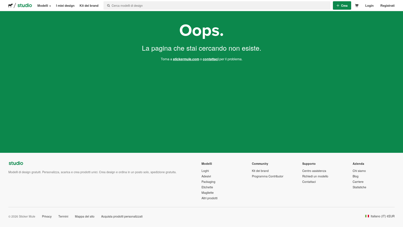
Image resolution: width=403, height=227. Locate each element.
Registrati (387, 5)
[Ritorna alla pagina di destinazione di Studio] (24, 5)
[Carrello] (357, 5)
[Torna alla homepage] (10, 5)
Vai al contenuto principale (3, 3)
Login (369, 5)
